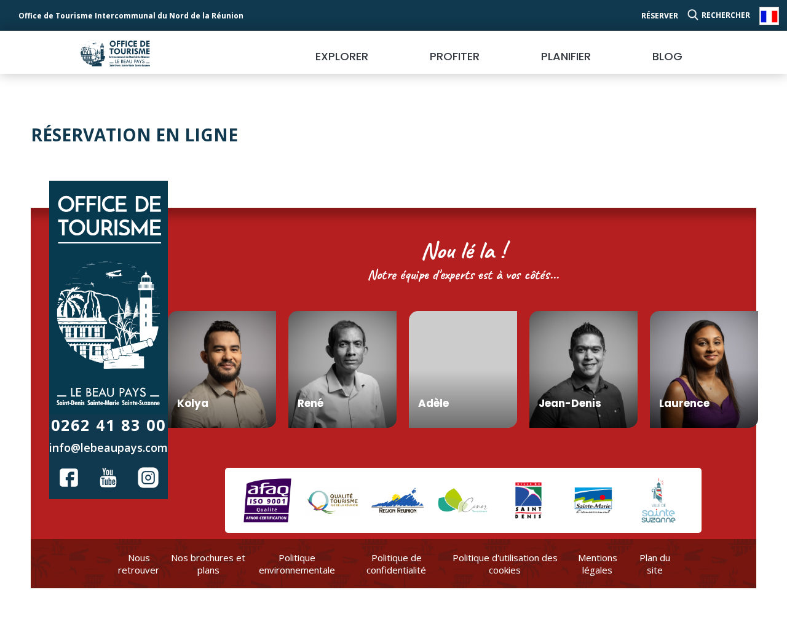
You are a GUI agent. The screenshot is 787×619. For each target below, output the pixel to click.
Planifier (566, 56)
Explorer (341, 56)
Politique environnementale (297, 563)
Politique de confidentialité (396, 563)
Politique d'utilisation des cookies (505, 563)
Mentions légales (597, 563)
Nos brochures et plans (208, 563)
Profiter (455, 56)
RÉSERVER (659, 15)
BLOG (667, 56)
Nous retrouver (138, 563)
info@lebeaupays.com (108, 447)
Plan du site (654, 563)
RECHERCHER (726, 15)
